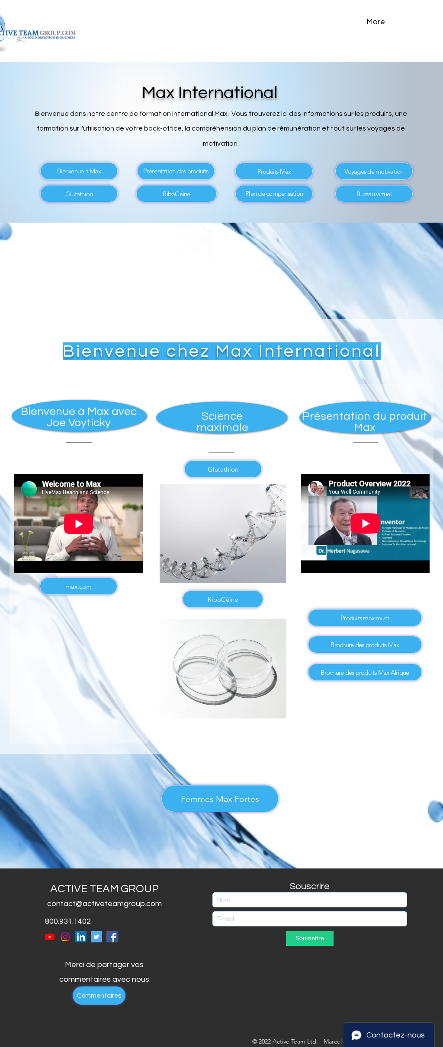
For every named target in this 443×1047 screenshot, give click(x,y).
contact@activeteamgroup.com (104, 904)
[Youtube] (49, 936)
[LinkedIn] (81, 936)
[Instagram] (65, 936)
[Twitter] (96, 936)
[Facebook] (112, 936)
